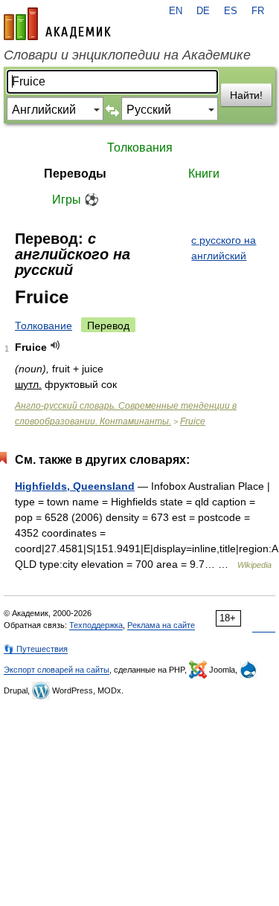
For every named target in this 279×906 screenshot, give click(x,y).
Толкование (43, 325)
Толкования (140, 147)
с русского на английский (223, 248)
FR (257, 11)
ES (230, 11)
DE (203, 11)
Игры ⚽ (75, 199)
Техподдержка (96, 625)
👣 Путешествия (36, 648)
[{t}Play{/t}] (55, 345)
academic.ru (57, 23)
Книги (203, 173)
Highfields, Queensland (75, 486)
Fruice (192, 421)
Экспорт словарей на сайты (56, 669)
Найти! (246, 95)
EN (175, 11)
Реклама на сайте (161, 625)
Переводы (75, 173)
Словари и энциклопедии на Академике (127, 55)
